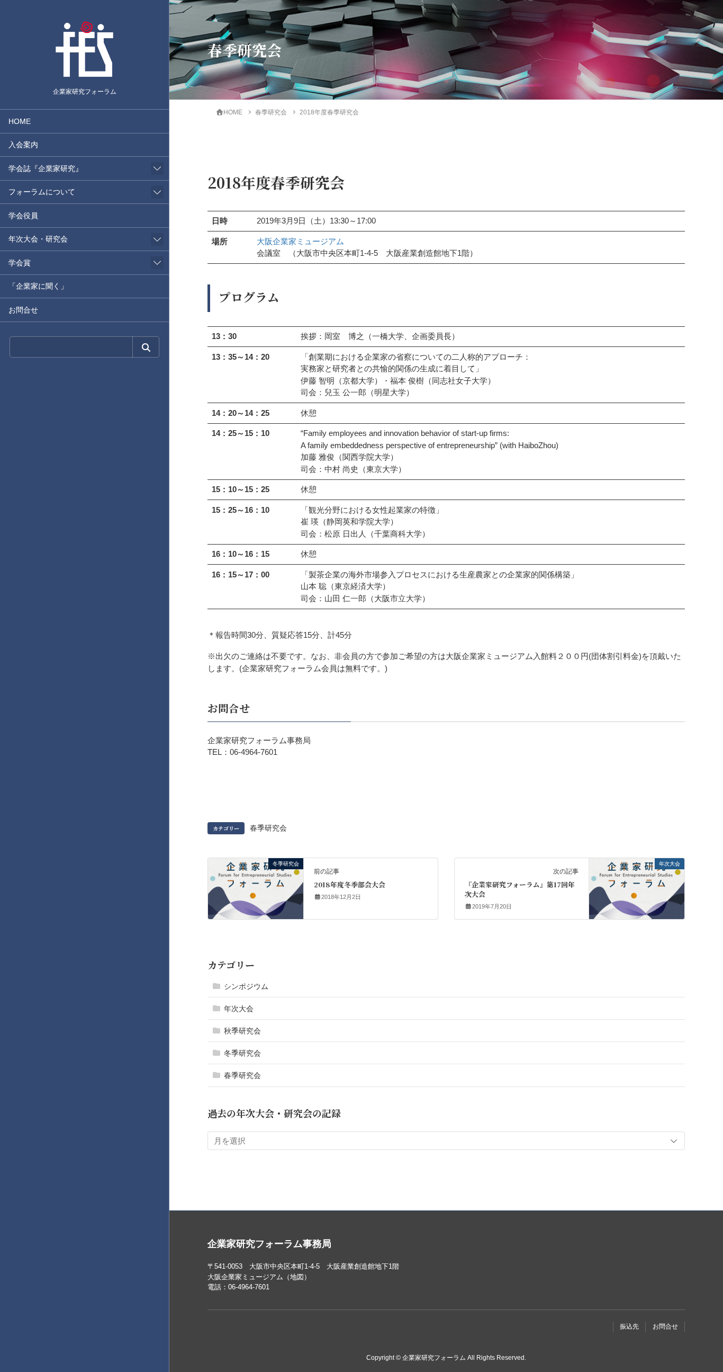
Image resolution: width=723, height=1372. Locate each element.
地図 (297, 1277)
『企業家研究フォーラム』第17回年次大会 (520, 889)
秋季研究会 (242, 1031)
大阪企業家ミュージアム (300, 241)
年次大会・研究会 (38, 239)
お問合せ (23, 310)
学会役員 (23, 216)
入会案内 (23, 145)
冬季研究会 (242, 1053)
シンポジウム (246, 986)
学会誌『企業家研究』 (45, 169)
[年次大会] (636, 885)
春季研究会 (268, 828)
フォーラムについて (41, 192)
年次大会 (239, 1008)
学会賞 (19, 263)
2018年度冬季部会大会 (349, 884)
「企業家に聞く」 (38, 286)
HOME (19, 122)
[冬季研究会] (255, 885)
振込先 (629, 1326)
